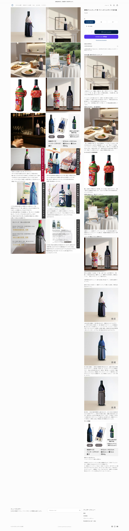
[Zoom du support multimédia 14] (63, 236)
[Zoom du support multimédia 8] (63, 130)
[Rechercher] (110, 5)
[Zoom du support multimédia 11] (28, 200)
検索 (84, 513)
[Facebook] (112, 526)
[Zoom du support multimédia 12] (63, 200)
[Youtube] (117, 526)
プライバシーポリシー (88, 518)
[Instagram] (115, 526)
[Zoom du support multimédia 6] (63, 95)
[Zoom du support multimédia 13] (28, 236)
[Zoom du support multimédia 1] (28, 24)
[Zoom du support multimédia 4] (63, 60)
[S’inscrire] (79, 510)
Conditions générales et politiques (64, 526)
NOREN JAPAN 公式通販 (18, 526)
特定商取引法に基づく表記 (89, 521)
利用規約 (85, 516)
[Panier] (117, 5)
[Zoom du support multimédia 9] (28, 165)
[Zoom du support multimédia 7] (28, 130)
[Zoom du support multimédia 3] (28, 60)
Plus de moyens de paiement (101, 40)
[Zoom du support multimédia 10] (63, 165)
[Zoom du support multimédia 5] (28, 95)
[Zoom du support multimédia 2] (63, 24)
